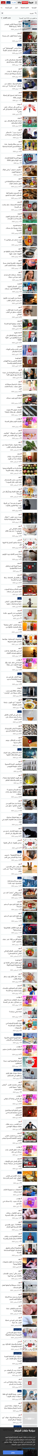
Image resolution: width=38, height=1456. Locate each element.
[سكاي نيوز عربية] (25, 2)
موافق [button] (13, 1452)
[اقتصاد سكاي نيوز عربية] (13, 2)
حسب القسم (7, 17)
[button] (2, 13)
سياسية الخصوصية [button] (29, 1447)
